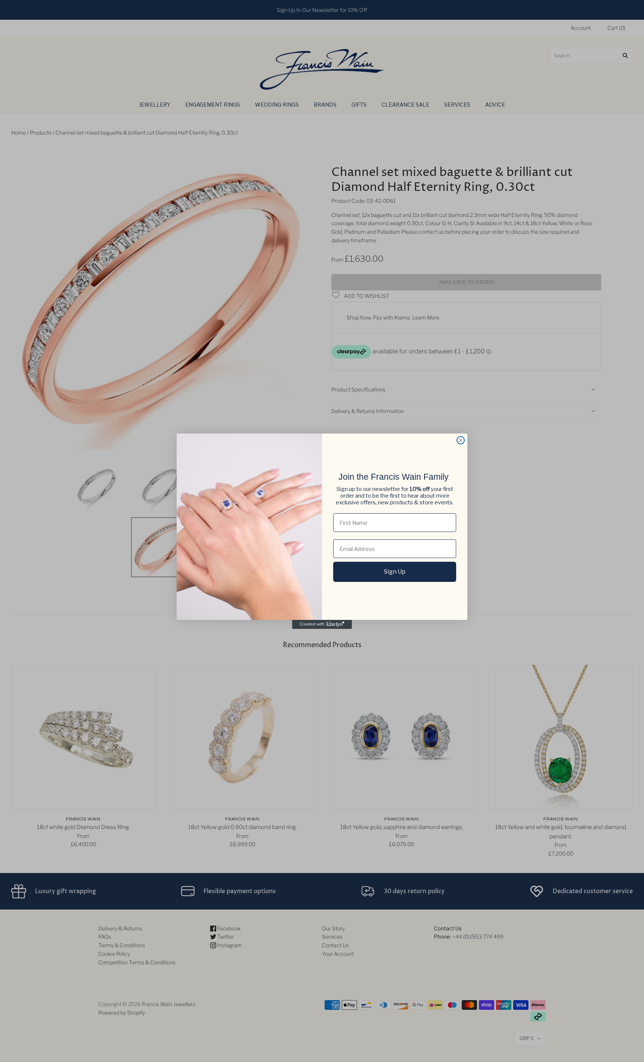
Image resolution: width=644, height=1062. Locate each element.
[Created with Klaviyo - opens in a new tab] (322, 624)
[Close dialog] (460, 440)
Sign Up (394, 571)
